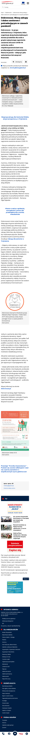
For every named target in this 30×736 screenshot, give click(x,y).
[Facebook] (9, 734)
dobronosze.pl (6, 389)
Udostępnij (18, 62)
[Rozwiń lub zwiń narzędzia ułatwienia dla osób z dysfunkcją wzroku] (27, 734)
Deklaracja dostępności (7, 621)
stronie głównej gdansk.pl (18, 68)
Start (2, 12)
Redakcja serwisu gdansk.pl (8, 618)
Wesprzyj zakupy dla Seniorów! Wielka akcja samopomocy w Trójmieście (15, 118)
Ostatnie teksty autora (9, 488)
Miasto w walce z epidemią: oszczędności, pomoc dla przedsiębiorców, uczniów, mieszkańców (15, 211)
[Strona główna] (3, 734)
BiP (3, 623)
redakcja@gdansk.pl (9, 486)
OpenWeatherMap (16, 626)
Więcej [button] (25, 579)
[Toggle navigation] (28, 3)
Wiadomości (8, 12)
